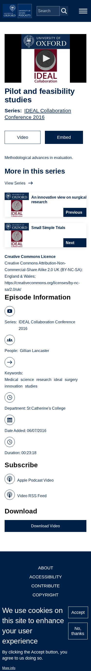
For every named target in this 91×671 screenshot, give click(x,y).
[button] (45, 58)
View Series (15, 183)
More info (8, 668)
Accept (78, 612)
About (45, 567)
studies (31, 386)
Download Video (45, 526)
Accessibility (45, 576)
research (43, 380)
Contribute (45, 585)
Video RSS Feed (32, 496)
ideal (58, 380)
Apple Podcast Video (35, 480)
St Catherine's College (46, 408)
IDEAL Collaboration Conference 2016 (47, 325)
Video (22, 137)
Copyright (45, 594)
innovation (14, 386)
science (27, 380)
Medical (11, 380)
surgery (71, 380)
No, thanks (77, 631)
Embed (64, 137)
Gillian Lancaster (34, 351)
